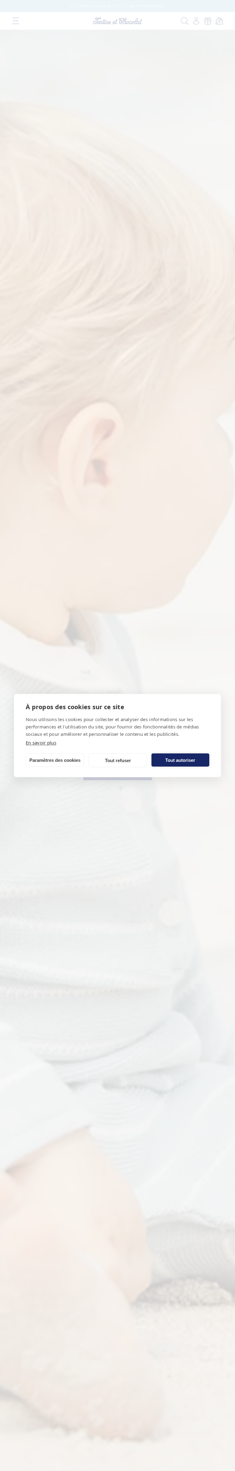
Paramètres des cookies (54, 759)
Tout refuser (118, 760)
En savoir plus (41, 742)
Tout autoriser (180, 759)
